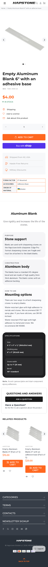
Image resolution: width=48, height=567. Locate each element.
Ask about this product (17, 118)
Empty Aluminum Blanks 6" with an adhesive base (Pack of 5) (35, 453)
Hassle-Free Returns (19, 164)
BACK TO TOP (24, 561)
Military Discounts (18, 170)
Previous (3, 39)
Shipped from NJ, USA (20, 157)
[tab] (2, 205)
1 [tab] (23, 64)
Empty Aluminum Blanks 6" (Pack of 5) (11, 451)
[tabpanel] (24, 38)
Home (3, 8)
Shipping (11, 109)
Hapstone (6, 446)
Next (44, 39)
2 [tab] (25, 64)
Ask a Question (24, 399)
